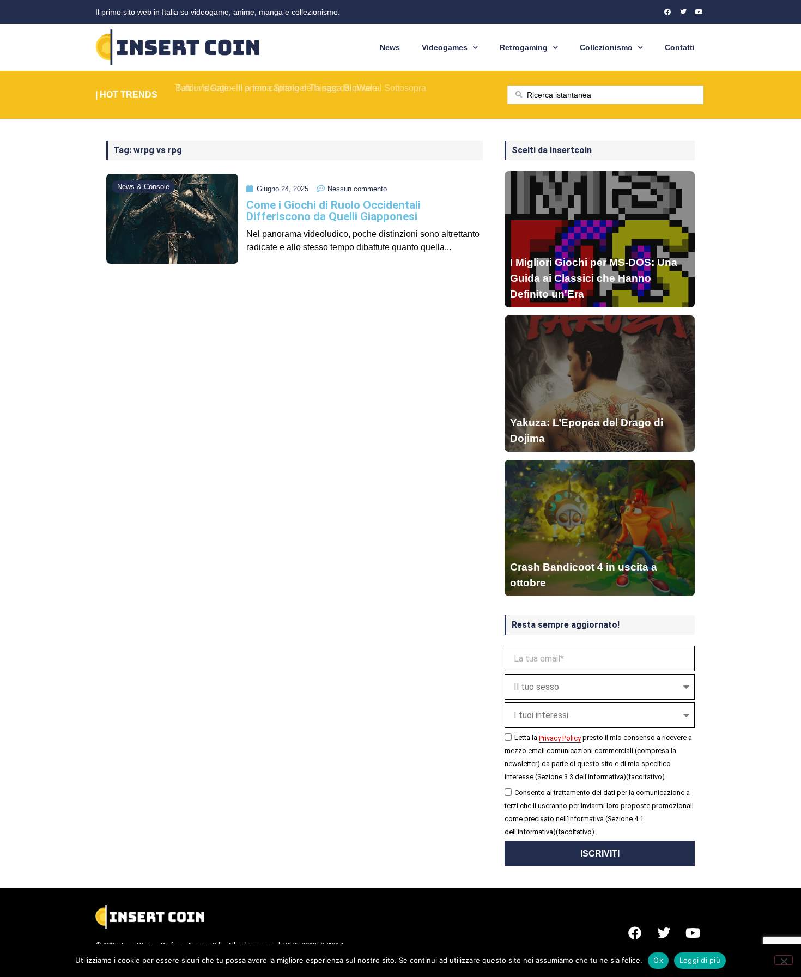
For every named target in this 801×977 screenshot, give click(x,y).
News (390, 47)
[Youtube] (699, 12)
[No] (783, 960)
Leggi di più (699, 960)
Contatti (680, 47)
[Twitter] (683, 12)
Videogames (445, 47)
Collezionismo (606, 47)
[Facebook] (667, 12)
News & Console (143, 187)
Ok (658, 960)
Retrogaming (524, 47)
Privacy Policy (560, 738)
